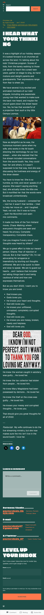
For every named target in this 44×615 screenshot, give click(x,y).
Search (8, 5)
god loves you (23, 25)
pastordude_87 (13, 539)
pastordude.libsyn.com (13, 512)
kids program (32, 25)
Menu (3, 8)
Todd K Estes (9, 23)
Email (7, 578)
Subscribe (22, 597)
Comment (33, 493)
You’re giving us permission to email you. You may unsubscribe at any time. (22, 589)
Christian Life (7, 20)
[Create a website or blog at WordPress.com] (3, 606)
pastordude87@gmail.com (13, 527)
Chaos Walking (12, 25)
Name (7, 567)
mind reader (11, 27)
